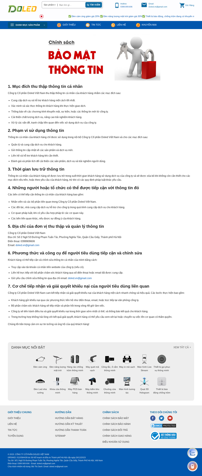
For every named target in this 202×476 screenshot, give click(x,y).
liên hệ (121, 24)
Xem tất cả (181, 347)
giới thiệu (69, 24)
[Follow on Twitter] (161, 418)
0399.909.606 (126, 7)
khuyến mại (149, 24)
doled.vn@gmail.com (27, 245)
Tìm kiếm (94, 4)
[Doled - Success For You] (22, 9)
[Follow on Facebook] (152, 418)
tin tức (96, 24)
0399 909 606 (24, 463)
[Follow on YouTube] (170, 418)
